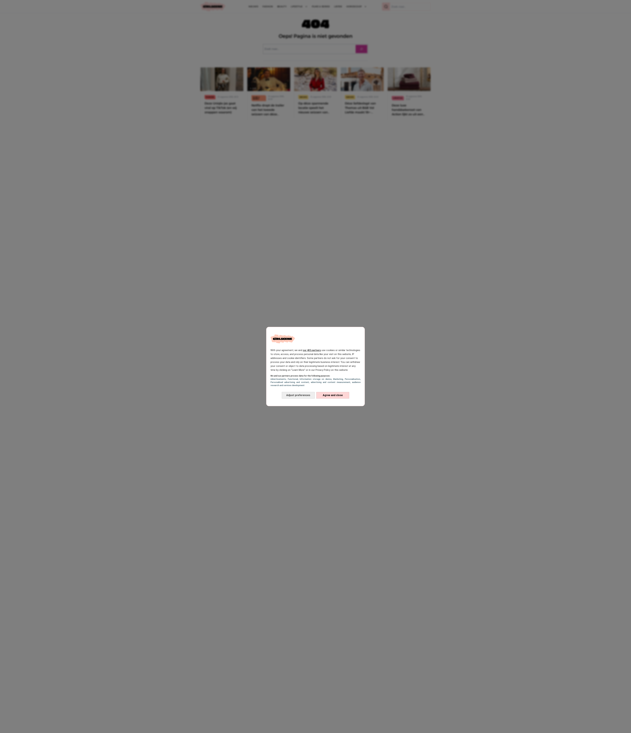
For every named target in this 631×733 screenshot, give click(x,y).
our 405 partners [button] (312, 350)
